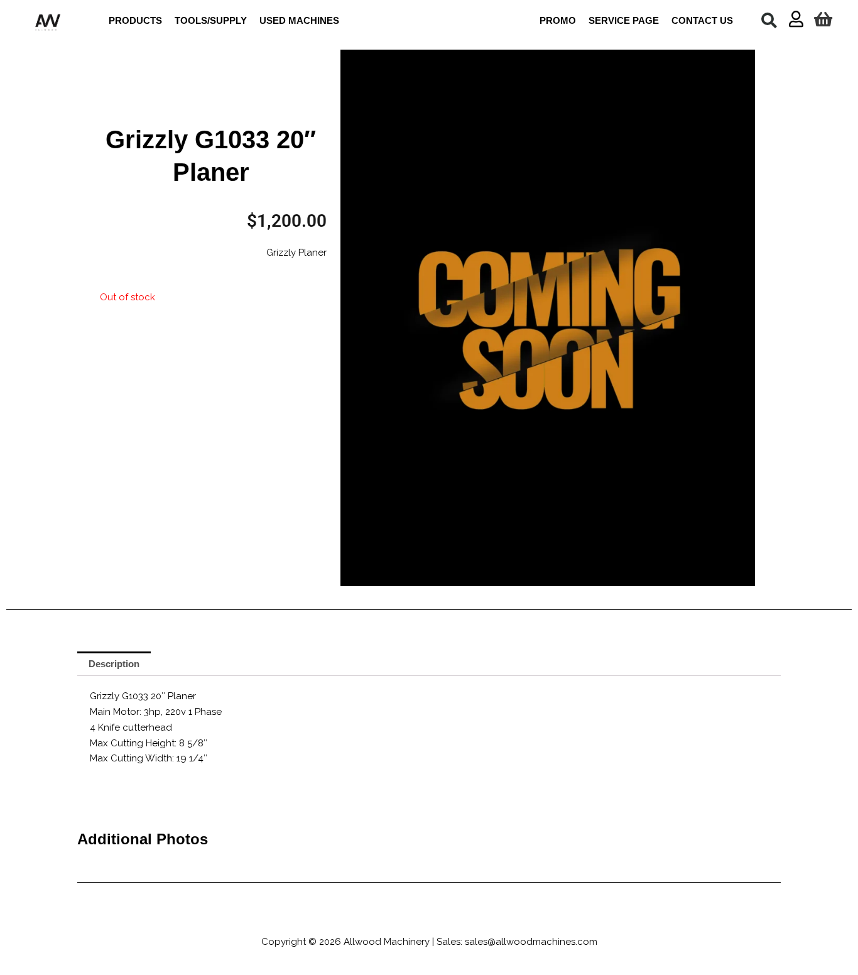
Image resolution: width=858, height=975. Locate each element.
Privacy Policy (543, 919)
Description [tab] (114, 663)
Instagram (283, 919)
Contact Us (609, 919)
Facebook (352, 919)
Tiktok (238, 919)
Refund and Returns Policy (443, 919)
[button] (769, 20)
